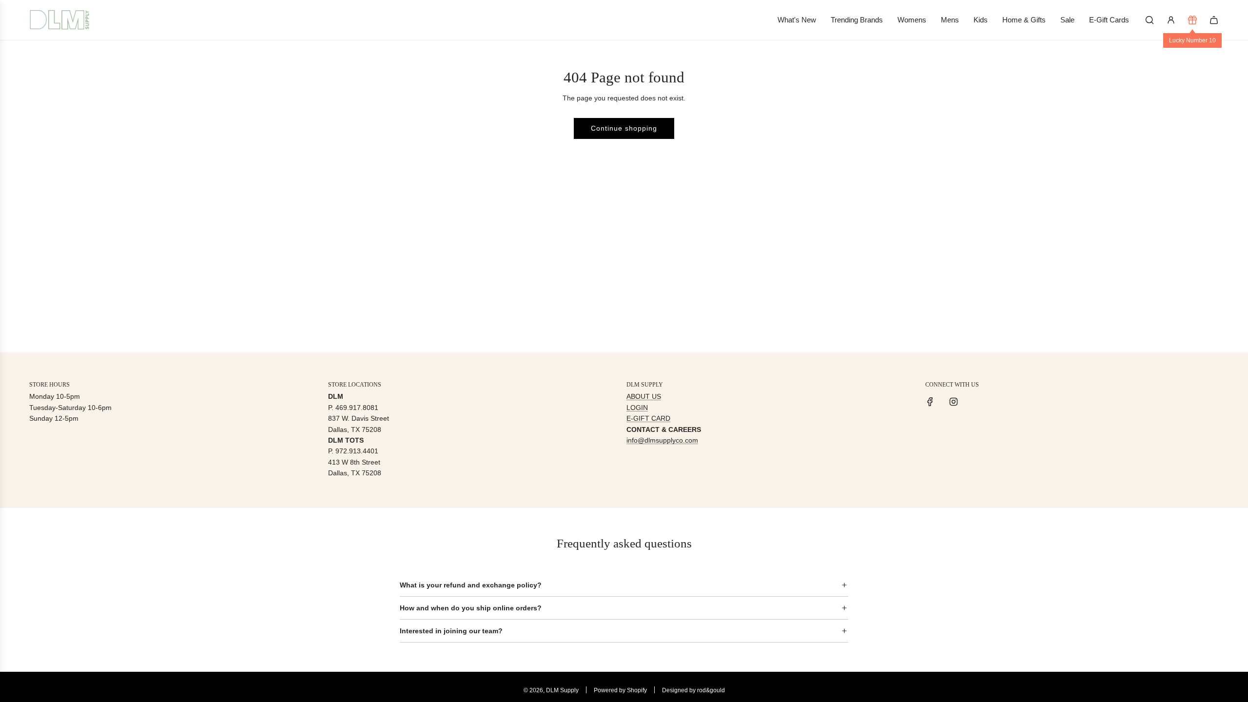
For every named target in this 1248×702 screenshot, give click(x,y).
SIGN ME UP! (719, 390)
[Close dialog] (803, 258)
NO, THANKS (719, 419)
